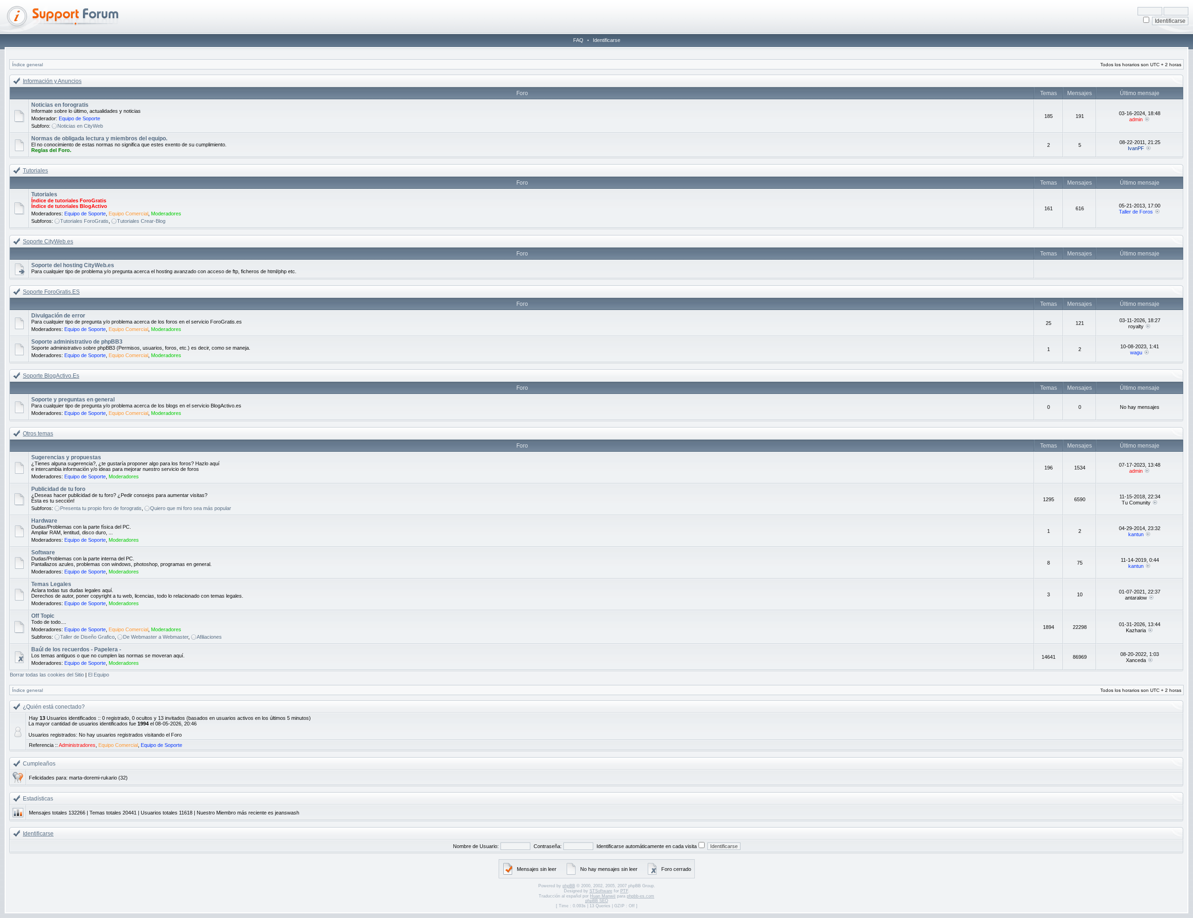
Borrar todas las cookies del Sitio (47, 674)
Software (43, 552)
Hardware (44, 521)
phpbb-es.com (640, 896)
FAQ (578, 40)
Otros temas (38, 433)
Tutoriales (35, 170)
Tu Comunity (1136, 502)
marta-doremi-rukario (93, 777)
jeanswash (287, 812)
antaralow (1136, 597)
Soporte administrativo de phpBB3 (77, 341)
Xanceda (1136, 660)
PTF (624, 891)
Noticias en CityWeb (80, 126)
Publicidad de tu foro (58, 489)
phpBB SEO (596, 900)
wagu (1136, 352)
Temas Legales (51, 584)
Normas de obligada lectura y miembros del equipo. (99, 138)
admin (1136, 119)
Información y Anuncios (52, 81)
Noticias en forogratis (60, 105)
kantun (1136, 534)
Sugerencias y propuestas (66, 457)
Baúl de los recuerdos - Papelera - (76, 649)
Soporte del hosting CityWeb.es (72, 265)
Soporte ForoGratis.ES (51, 292)
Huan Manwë (603, 896)
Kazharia (1136, 630)
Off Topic (43, 616)
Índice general (27, 64)
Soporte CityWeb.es (48, 241)
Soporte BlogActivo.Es (51, 376)
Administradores (77, 745)
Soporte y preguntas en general (73, 399)
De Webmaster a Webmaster (155, 637)
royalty (1136, 326)
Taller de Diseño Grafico (87, 637)
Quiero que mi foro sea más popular (190, 508)
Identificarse (606, 40)
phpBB (568, 885)
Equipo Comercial (128, 213)
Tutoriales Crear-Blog (141, 221)
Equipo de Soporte (79, 118)
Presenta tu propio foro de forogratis (101, 508)
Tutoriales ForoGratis (84, 221)
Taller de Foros (1136, 211)
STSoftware (601, 891)
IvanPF (1136, 148)
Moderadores (166, 213)
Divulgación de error (58, 315)
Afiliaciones (209, 637)
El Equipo (98, 674)
